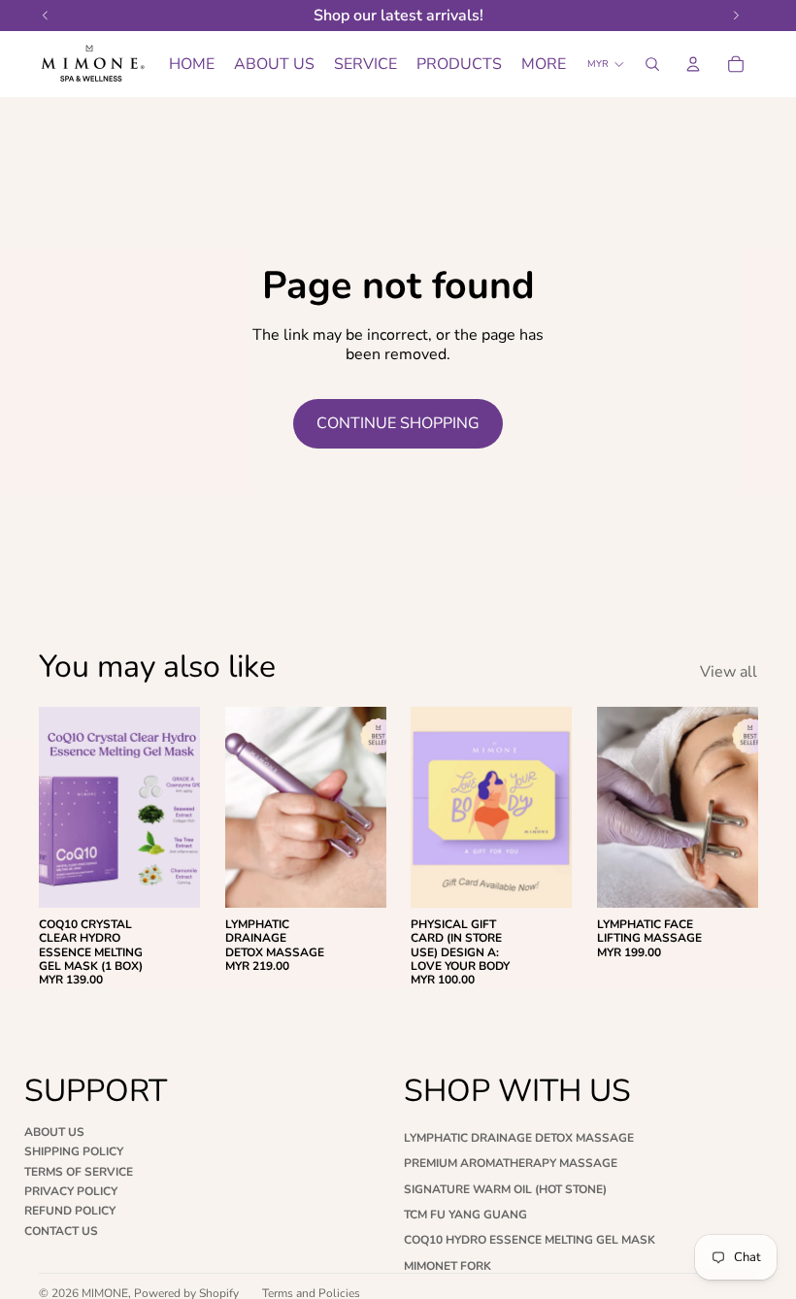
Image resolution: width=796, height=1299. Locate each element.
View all (728, 672)
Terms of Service (78, 1172)
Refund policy (70, 1210)
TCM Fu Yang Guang (465, 1214)
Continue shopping (398, 423)
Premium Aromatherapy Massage (510, 1163)
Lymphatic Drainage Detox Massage (519, 1138)
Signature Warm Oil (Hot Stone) (505, 1189)
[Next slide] (178, 806)
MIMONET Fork (447, 1266)
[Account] (693, 64)
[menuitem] (544, 64)
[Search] (652, 64)
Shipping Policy (73, 1151)
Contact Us (61, 1231)
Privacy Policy (70, 1191)
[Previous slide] (60, 806)
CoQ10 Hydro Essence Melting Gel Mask (529, 1240)
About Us (54, 1132)
